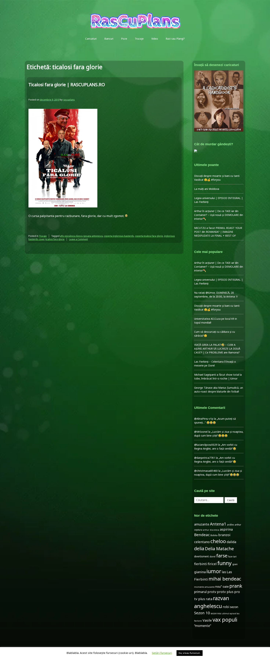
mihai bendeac (225, 578)
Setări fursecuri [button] (162, 653)
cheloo (218, 541)
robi (226, 607)
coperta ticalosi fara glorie (149, 236)
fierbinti (200, 564)
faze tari (232, 556)
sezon (234, 607)
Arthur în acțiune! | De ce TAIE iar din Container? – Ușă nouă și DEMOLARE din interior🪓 (218, 214)
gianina (200, 572)
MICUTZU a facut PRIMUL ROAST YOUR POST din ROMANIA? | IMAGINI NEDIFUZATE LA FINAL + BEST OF (218, 231)
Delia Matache (219, 549)
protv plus (225, 591)
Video (154, 38)
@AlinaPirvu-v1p (203, 418)
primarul (200, 592)
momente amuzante (204, 586)
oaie (226, 586)
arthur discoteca (211, 530)
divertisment (201, 556)
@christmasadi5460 (206, 470)
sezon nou (216, 613)
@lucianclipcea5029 (205, 444)
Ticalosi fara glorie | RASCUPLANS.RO (66, 84)
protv (211, 591)
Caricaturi (91, 38)
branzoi (224, 535)
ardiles (230, 524)
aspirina (226, 529)
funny (224, 563)
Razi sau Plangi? (175, 38)
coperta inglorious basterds (119, 236)
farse (221, 555)
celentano (202, 542)
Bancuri (108, 38)
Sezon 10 (202, 612)
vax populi (225, 619)
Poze (124, 38)
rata (209, 599)
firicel (212, 564)
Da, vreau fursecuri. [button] (189, 653)
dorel (212, 556)
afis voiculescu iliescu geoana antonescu (81, 236)
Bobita (213, 535)
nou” (218, 586)
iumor (213, 571)
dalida (231, 542)
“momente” (202, 626)
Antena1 (218, 524)
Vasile (207, 620)
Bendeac (202, 534)
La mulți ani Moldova (206, 189)
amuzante (201, 524)
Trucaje (139, 38)
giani (234, 564)
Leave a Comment (78, 239)
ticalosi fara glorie (54, 239)
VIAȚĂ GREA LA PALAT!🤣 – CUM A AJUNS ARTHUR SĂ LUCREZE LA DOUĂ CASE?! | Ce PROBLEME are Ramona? (217, 348)
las (224, 572)
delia (199, 548)
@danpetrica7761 (204, 457)
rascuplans (69, 99)
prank (235, 586)
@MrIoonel (201, 431)
